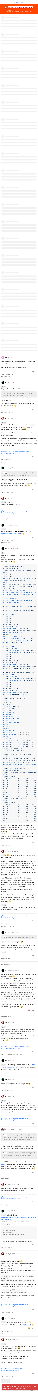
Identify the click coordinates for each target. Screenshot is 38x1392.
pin (5, 423)
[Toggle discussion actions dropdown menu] (36, 2)
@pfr (3, 553)
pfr (6, 473)
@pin (3, 1027)
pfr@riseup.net (5, 451)
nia (5, 387)
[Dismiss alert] (24, 1388)
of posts (18, 2)
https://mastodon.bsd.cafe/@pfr (20, 451)
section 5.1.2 (27, 1324)
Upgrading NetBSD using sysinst (11, 534)
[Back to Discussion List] (2, 2)
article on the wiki (12, 1067)
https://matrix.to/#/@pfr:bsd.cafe (10, 453)
